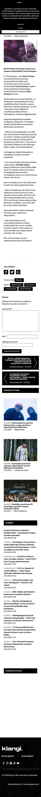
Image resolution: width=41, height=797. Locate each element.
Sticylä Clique (10, 289)
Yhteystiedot (27, 756)
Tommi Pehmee (25, 289)
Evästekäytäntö (15, 784)
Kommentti (7, 309)
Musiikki (19, 280)
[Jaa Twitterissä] (12, 272)
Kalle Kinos (30, 285)
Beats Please (17, 285)
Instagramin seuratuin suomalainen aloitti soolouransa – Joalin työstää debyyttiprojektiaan (22, 378)
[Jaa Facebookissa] (6, 272)
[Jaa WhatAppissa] (18, 272)
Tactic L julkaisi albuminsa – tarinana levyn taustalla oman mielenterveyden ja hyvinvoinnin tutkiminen (18, 363)
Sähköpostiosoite (10, 342)
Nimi (4, 336)
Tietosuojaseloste (31, 784)
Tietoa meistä (7, 756)
